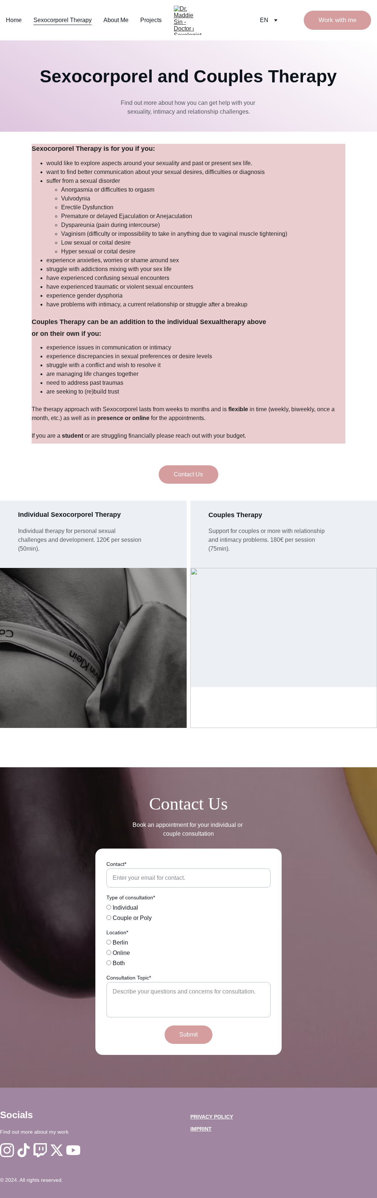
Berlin (119, 942)
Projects (151, 20)
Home (14, 20)
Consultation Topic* (128, 978)
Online (120, 953)
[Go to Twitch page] (40, 1150)
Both (118, 963)
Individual (124, 907)
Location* (117, 932)
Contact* (116, 864)
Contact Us (188, 474)
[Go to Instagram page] (7, 1150)
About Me (115, 20)
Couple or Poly (131, 918)
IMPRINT (201, 1129)
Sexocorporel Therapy (63, 20)
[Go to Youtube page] (73, 1150)
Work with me (337, 20)
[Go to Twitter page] (57, 1150)
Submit (188, 1034)
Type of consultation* (130, 897)
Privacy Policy (211, 1117)
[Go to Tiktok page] (24, 1150)
